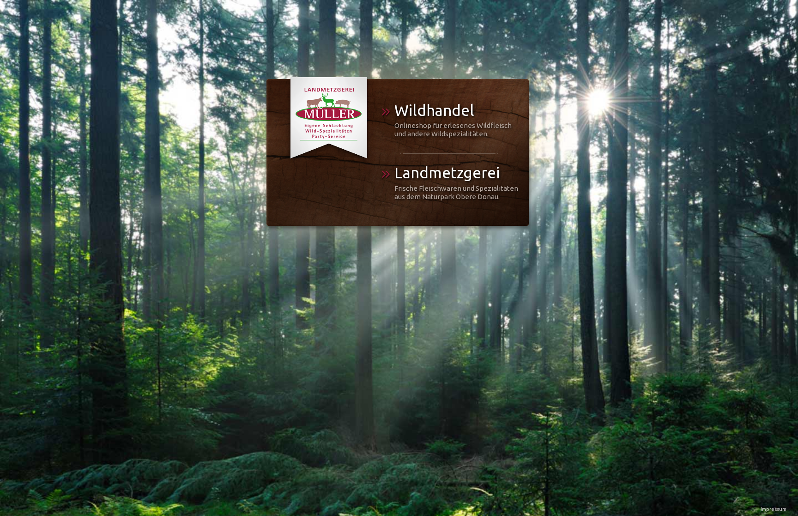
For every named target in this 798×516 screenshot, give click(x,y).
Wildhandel (453, 122)
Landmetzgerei (456, 184)
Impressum (773, 509)
